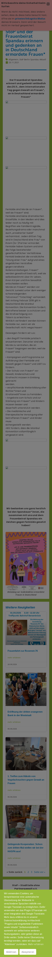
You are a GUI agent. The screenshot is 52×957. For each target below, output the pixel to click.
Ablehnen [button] (11, 951)
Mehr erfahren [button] (36, 944)
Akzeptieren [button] (27, 951)
